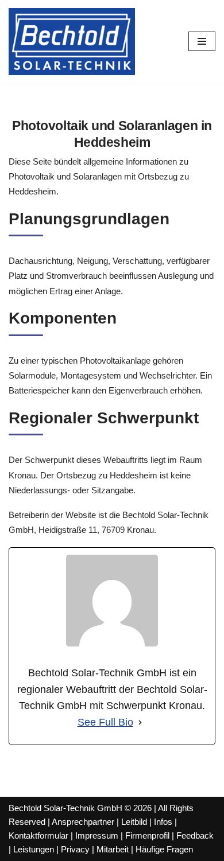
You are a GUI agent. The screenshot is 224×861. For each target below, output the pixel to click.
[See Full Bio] (140, 722)
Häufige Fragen (164, 849)
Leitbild (134, 822)
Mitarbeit (112, 849)
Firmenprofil (147, 835)
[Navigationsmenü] (201, 41)
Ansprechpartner (83, 822)
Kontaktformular (38, 835)
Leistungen (33, 849)
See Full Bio (105, 722)
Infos (163, 822)
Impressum (96, 835)
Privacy (75, 849)
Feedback (195, 835)
